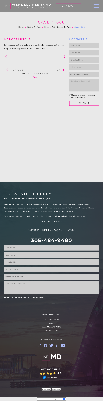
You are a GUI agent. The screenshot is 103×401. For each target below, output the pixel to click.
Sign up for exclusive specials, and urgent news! (83, 96)
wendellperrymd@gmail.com (51, 230)
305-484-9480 (51, 240)
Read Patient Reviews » (51, 221)
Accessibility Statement (52, 339)
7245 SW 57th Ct (51, 320)
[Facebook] (45, 345)
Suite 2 (51, 323)
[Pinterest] (57, 345)
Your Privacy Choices (55, 399)
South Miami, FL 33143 (51, 327)
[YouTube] (63, 345)
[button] (64, 56)
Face (46, 27)
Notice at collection (43, 399)
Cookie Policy (56, 389)
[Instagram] (39, 345)
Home (21, 27)
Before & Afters (34, 27)
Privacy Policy (46, 389)
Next (58, 69)
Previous (16, 69)
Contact (68, 6)
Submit (84, 103)
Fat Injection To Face (61, 27)
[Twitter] (51, 345)
